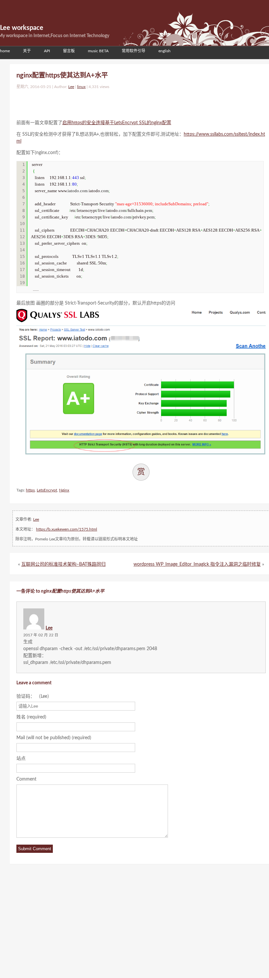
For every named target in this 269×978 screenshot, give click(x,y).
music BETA (98, 51)
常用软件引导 (133, 51)
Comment (26, 779)
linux (81, 87)
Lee (71, 87)
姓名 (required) (31, 717)
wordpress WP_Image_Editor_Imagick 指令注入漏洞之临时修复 (197, 564)
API (47, 51)
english (164, 51)
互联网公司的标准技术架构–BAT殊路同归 (63, 564)
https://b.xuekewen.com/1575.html (66, 529)
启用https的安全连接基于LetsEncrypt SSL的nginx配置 (116, 123)
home (5, 51)
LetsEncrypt (47, 490)
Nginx (64, 490)
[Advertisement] (93, 103)
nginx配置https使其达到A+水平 (62, 75)
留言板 (69, 51)
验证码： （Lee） (34, 696)
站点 (21, 758)
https (30, 490)
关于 (27, 51)
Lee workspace (21, 28)
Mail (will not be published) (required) (53, 738)
